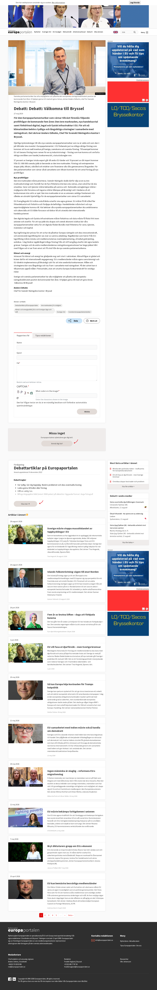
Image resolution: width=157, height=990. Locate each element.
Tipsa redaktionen (43, 335)
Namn (19, 342)
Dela (76, 320)
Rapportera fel (23, 335)
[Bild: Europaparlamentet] (25, 577)
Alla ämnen (98, 32)
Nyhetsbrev (124, 941)
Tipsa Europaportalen (128, 945)
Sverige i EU (46, 32)
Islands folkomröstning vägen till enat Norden (73, 571)
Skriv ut (93, 320)
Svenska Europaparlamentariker (80, 312)
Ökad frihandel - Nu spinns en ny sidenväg (126, 513)
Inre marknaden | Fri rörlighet (51, 305)
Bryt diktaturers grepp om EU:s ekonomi (69, 846)
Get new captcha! (18, 398)
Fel (18, 363)
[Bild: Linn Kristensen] (25, 534)
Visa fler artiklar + (128, 486)
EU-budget (57, 32)
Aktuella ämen (134, 941)
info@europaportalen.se (104, 940)
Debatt (90, 32)
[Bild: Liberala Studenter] (25, 777)
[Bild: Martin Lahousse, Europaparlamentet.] (25, 852)
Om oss (138, 945)
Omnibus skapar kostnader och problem (128, 481)
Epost (19, 352)
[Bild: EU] (25, 817)
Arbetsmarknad (79, 32)
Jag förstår (135, 2)
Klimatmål (67, 32)
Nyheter (37, 32)
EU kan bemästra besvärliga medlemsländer (72, 883)
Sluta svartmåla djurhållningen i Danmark (127, 502)
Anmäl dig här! (57, 443)
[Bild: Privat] (25, 690)
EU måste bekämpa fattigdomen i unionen (70, 811)
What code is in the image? (47, 391)
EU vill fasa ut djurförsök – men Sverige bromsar (74, 646)
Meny (143, 32)
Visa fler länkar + (128, 542)
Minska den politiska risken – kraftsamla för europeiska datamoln (128, 470)
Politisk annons (142, 80)
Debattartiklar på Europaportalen (26, 305)
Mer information (58, 2)
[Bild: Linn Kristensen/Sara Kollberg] (25, 620)
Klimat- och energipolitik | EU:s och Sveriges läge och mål (33, 310)
